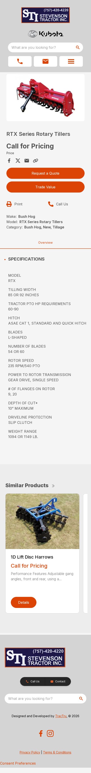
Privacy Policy (30, 752)
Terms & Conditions (57, 752)
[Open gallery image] (45, 97)
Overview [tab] (45, 242)
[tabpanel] (45, 98)
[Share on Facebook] (9, 160)
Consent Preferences (18, 763)
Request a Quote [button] (45, 173)
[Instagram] (50, 733)
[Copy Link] (35, 160)
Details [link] (23, 602)
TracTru (60, 716)
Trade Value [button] (45, 187)
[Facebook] (41, 733)
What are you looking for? (33, 47)
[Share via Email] (26, 160)
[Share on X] (18, 160)
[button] (20, 61)
